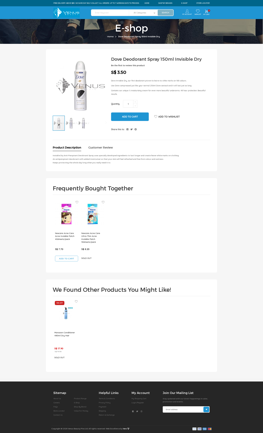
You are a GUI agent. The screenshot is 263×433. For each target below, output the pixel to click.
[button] (71, 123)
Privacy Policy (104, 402)
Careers (56, 402)
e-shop (184, 3)
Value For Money (81, 411)
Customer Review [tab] (100, 147)
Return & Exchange (107, 415)
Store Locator (203, 3)
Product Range (80, 398)
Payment (102, 407)
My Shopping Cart (139, 398)
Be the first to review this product (128, 65)
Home (147, 3)
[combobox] (111, 13)
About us (57, 398)
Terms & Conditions (107, 398)
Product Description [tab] (67, 147)
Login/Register (138, 402)
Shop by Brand (80, 407)
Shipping (102, 411)
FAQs (55, 407)
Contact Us (57, 415)
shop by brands (165, 3)
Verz (125, 429)
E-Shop (77, 402)
